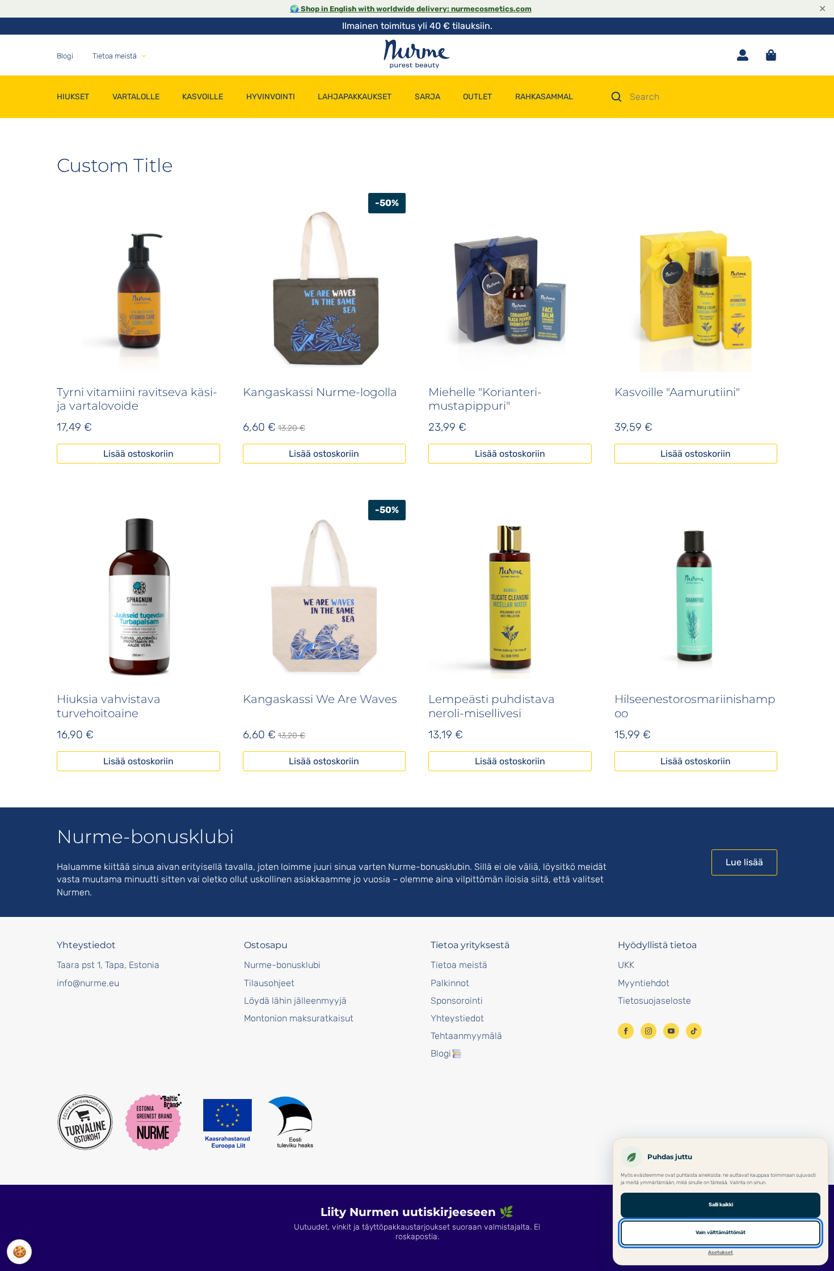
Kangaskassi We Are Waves (320, 699)
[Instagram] (648, 1031)
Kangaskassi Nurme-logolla (320, 392)
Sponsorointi (457, 1000)
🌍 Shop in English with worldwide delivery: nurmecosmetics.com (411, 9)
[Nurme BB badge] (153, 1122)
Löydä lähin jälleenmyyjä (295, 1000)
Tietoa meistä (459, 964)
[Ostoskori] (771, 55)
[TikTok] (694, 1031)
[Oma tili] (742, 55)
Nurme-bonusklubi (282, 964)
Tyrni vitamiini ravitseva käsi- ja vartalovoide (137, 399)
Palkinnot (450, 983)
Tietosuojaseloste (654, 1000)
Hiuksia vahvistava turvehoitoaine (109, 705)
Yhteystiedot (457, 1018)
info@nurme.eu (88, 983)
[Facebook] (626, 1031)
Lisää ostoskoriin (138, 453)
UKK (626, 964)
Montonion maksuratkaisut (298, 1018)
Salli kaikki (721, 1204)
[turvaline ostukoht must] (85, 1122)
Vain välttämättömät (720, 1232)
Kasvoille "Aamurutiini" (677, 392)
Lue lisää (744, 862)
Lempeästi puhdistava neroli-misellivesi (491, 705)
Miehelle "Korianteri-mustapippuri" (485, 399)
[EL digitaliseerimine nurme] (257, 1122)
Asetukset (720, 1252)
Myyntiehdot (643, 983)
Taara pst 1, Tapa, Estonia (108, 964)
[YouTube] (671, 1031)
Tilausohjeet (269, 983)
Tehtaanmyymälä (466, 1035)
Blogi (441, 1053)
